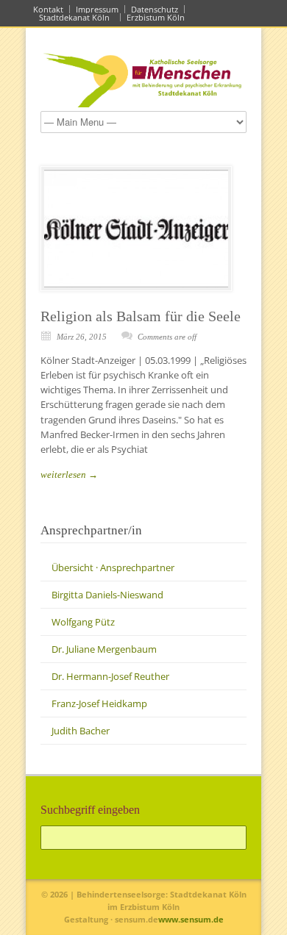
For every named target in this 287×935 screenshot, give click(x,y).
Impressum (97, 9)
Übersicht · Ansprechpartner (113, 567)
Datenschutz (154, 9)
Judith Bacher (81, 730)
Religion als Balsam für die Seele (140, 316)
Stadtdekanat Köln (76, 17)
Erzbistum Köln (158, 17)
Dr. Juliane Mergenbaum (104, 649)
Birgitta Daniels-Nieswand (107, 594)
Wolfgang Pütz (83, 621)
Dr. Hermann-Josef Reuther (110, 676)
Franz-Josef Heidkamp (99, 703)
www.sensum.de (191, 919)
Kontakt (48, 9)
